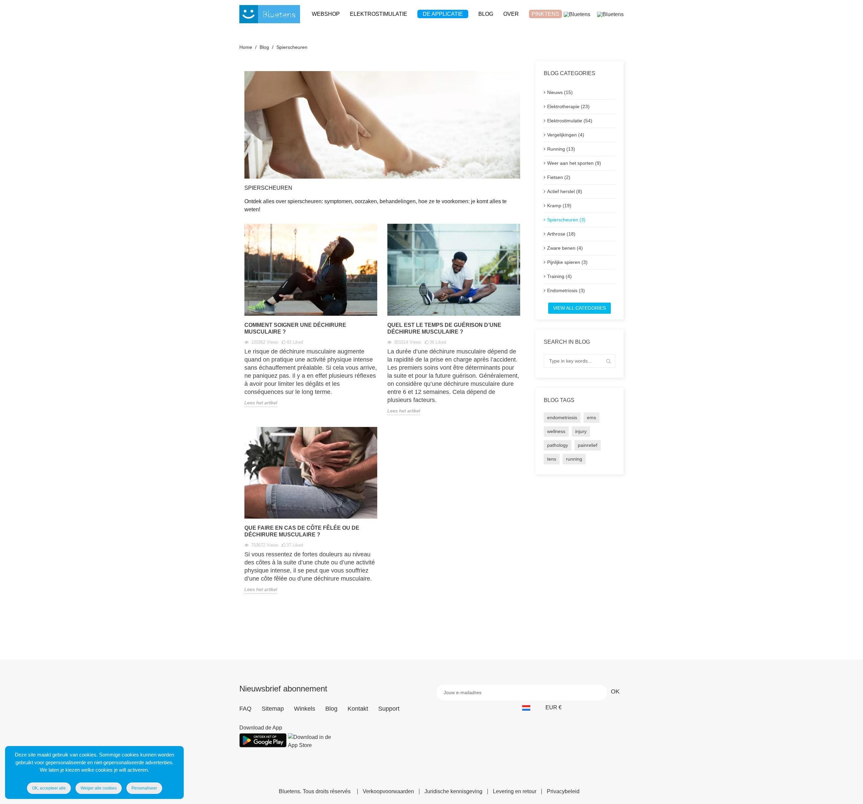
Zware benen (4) (565, 248)
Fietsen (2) (558, 177)
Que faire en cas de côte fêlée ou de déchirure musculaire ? (301, 531)
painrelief (587, 445)
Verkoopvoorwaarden (388, 791)
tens (551, 459)
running (574, 459)
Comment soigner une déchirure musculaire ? (295, 328)
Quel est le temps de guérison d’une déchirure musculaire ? (444, 328)
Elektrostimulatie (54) (569, 120)
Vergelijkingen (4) (565, 134)
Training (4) (559, 276)
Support (388, 708)
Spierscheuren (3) (566, 219)
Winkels (304, 708)
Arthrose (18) (561, 234)
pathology (557, 445)
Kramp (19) (559, 205)
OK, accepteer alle (49, 788)
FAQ (245, 708)
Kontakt (358, 708)
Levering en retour (514, 791)
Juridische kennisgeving (453, 791)
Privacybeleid (563, 791)
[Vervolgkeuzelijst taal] (529, 708)
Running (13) (561, 149)
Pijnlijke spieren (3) (567, 262)
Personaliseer (144, 788)
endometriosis (562, 417)
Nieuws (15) (560, 92)
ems (591, 417)
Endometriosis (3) (566, 290)
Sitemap (273, 708)
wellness (556, 431)
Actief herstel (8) (564, 191)
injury (581, 431)
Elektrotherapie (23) (568, 106)
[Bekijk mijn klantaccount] (577, 14)
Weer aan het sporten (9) (574, 163)
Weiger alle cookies (99, 788)
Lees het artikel (260, 402)
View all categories (579, 308)
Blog (331, 708)
